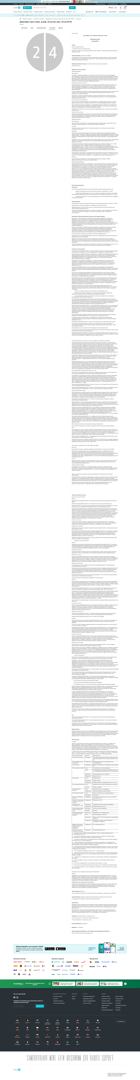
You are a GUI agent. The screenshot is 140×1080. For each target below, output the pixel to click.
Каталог (15, 4)
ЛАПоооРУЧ (118, 1001)
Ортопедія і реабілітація (107, 1010)
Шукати (72, 7)
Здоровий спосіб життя (121, 1005)
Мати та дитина (119, 996)
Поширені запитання (41, 4)
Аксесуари (117, 1007)
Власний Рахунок (101, 4)
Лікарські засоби (17, 11)
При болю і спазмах (39, 19)
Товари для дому (119, 998)
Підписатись (39, 1006)
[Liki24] (16, 1069)
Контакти (21, 4)
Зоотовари (118, 1003)
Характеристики (41, 28)
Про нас (50, 4)
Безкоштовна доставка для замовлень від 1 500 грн (72, 15)
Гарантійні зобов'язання (89, 996)
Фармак (22, 24)
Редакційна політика (88, 998)
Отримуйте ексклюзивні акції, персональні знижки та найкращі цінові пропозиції (28, 1001)
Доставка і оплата (30, 4)
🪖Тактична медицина (101, 11)
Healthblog (124, 4)
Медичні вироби (61, 11)
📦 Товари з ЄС (89, 11)
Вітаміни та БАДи (38, 11)
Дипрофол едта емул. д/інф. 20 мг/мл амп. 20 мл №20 (60, 19)
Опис (32, 28)
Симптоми (117, 1010)
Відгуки (61, 28)
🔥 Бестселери (122, 11)
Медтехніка (69, 11)
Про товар (24, 28)
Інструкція (52, 28)
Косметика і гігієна (27, 11)
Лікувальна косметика (49, 11)
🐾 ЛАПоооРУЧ (112, 11)
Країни (73, 998)
